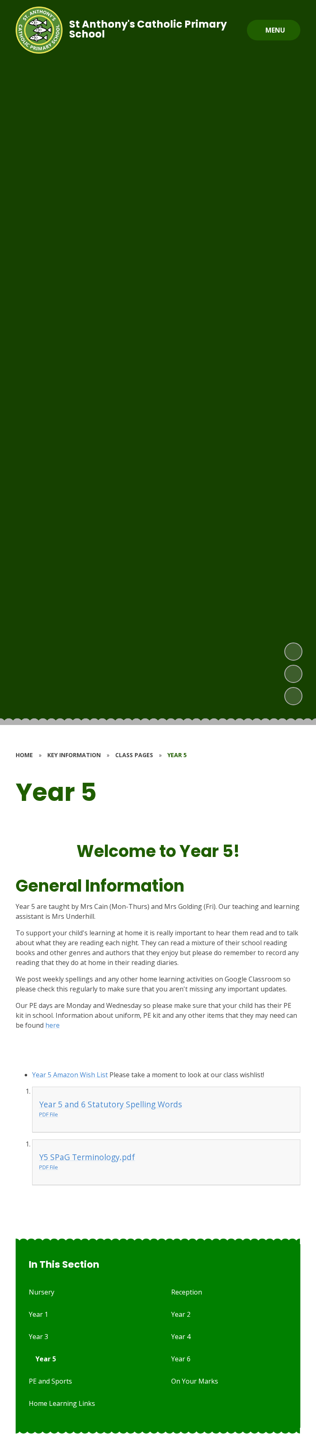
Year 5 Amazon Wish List (70, 1074)
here (52, 1025)
